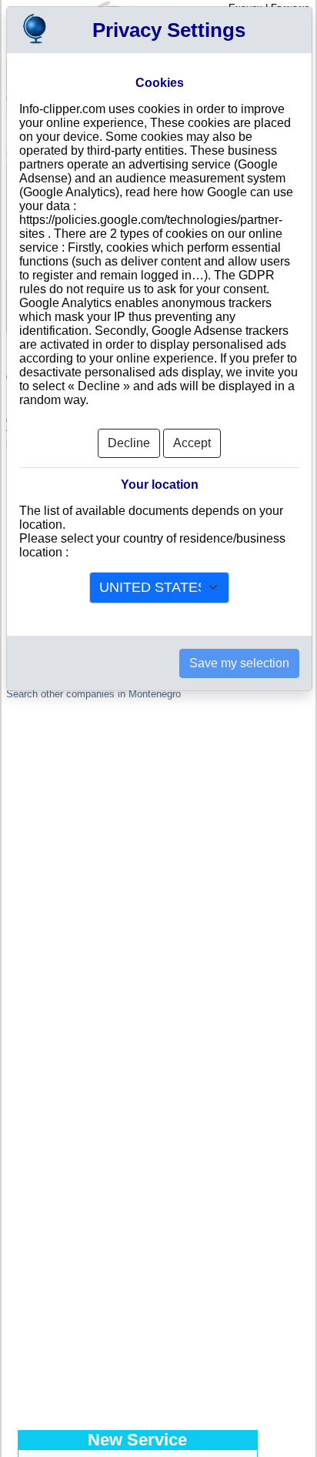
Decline (129, 442)
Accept (192, 442)
